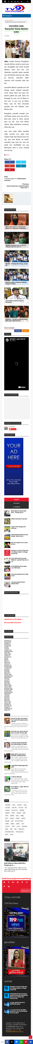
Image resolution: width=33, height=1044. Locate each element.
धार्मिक (6, 815)
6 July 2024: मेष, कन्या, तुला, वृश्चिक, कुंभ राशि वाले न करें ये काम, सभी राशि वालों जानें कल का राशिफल (18, 1011)
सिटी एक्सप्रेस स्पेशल (9, 831)
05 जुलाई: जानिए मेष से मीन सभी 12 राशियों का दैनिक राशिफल (17, 1003)
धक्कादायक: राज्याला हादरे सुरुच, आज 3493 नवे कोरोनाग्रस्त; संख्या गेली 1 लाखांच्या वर (16, 246)
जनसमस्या (7, 810)
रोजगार (13, 826)
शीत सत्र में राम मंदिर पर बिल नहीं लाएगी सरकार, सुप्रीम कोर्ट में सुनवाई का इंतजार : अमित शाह (19, 720)
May (5, 658)
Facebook (18, 330)
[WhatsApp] (21, 1042)
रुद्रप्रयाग (7, 826)
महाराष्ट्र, (7, 35)
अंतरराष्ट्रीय (7, 805)
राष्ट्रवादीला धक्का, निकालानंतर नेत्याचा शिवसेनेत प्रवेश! (16, 29)
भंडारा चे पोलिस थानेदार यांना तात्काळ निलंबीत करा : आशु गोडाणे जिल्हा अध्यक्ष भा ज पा (19, 560)
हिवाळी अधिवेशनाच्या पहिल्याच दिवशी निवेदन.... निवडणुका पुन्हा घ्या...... (18, 511)
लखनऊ (18, 826)
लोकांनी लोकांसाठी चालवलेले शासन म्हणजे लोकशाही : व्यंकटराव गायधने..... (19, 535)
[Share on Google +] (10, 166)
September (7, 651)
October (6, 643)
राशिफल (12, 823)
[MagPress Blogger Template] (16, 8)
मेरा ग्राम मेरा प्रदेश (19, 821)
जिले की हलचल (15, 810)
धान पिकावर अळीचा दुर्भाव (16, 777)
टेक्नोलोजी (7, 813)
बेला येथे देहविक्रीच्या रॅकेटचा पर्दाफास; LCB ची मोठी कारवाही (19, 567)
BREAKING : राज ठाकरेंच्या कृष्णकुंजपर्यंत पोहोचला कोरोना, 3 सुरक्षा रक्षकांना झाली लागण (16, 320)
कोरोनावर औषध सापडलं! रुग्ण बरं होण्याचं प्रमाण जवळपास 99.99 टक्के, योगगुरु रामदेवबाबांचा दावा (16, 227)
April (5, 659)
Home (6, 20)
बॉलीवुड (22, 815)
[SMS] (16, 1042)
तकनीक (13, 813)
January (6, 654)
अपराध (13, 805)
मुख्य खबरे (7, 821)
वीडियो (6, 829)
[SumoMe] (30, 1042)
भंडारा (6, 818)
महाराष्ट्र (10, 20)
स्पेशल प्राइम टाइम (19, 831)
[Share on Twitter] (21, 162)
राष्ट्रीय (17, 823)
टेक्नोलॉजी (22, 810)
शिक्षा (15, 829)
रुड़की (22, 823)
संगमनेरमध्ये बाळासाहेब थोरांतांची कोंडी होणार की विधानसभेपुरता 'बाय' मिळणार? (19, 743)
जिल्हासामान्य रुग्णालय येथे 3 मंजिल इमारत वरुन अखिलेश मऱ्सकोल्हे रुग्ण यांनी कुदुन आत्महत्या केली (19, 552)
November (6, 642)
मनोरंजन (17, 818)
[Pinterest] (26, 1042)
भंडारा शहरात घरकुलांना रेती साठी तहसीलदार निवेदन (18, 582)
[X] (11, 1042)
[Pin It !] (10, 169)
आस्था (25, 805)
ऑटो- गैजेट (14, 807)
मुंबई (12, 821)
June (5, 648)
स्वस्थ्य (6, 834)
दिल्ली (24, 813)
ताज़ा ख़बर (19, 813)
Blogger (26, 330)
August (6, 653)
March (5, 661)
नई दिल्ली (12, 815)
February (6, 662)
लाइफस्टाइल (24, 826)
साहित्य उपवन (21, 829)
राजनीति (7, 823)
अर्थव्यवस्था (19, 805)
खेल (26, 807)
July (5, 647)
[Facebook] (7, 1042)
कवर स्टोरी (21, 807)
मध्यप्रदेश (12, 818)
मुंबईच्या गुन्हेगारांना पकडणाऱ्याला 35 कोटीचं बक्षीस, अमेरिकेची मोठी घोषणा (18, 754)
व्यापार (11, 829)
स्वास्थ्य (11, 834)
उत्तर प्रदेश (7, 807)
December (6, 640)
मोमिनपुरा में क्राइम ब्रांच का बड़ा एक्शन (19, 519)
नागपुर (17, 815)
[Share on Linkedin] (21, 166)
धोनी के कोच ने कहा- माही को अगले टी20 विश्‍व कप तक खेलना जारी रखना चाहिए (19, 732)
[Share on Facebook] (10, 162)
